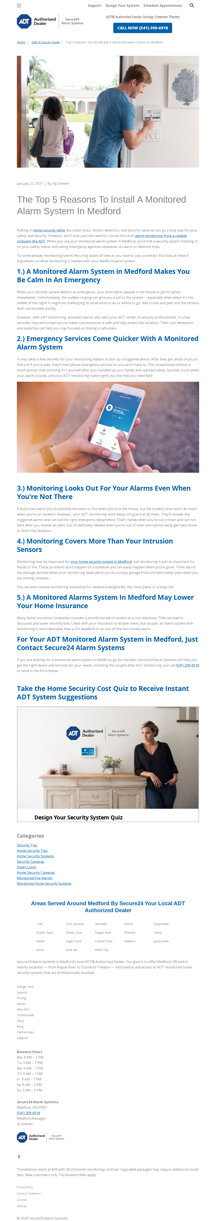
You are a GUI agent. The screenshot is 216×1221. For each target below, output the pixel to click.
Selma (128, 924)
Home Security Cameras (36, 872)
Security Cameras (30, 861)
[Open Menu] (19, 5)
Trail (39, 924)
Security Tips (27, 845)
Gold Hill (71, 950)
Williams (129, 941)
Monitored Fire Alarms (34, 878)
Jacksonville (161, 941)
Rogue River (103, 932)
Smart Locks (26, 867)
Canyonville (161, 924)
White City (102, 950)
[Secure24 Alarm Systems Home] (50, 21)
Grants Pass (44, 932)
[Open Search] (192, 5)
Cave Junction (75, 924)
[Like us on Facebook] (19, 1157)
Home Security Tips (32, 850)
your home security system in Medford (101, 561)
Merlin (40, 941)
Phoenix (129, 932)
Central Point (104, 941)
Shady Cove (74, 932)
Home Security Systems (35, 856)
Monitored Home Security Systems (44, 883)
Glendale (101, 924)
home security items (49, 230)
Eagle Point (73, 941)
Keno (40, 950)
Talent (157, 932)
